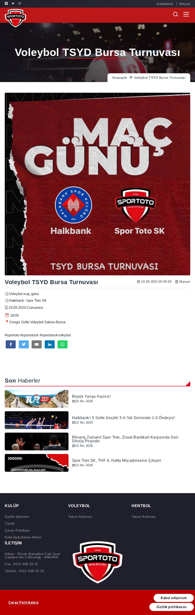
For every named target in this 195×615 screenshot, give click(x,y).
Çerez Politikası (17, 530)
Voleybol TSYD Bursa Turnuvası (160, 77)
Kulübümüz (165, 4)
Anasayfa (120, 77)
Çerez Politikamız (23, 602)
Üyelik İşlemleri (17, 516)
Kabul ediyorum (174, 598)
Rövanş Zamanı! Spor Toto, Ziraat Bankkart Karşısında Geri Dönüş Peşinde (125, 439)
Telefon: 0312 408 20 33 (24, 571)
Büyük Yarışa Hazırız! (91, 396)
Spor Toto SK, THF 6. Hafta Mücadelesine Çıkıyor (116, 460)
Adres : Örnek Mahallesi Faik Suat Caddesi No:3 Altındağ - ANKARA (32, 555)
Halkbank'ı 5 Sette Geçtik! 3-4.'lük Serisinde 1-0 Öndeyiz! (123, 418)
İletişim (184, 4)
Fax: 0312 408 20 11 (21, 564)
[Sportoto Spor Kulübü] (15, 18)
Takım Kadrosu (80, 516)
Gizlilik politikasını (171, 607)
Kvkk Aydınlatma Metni (23, 537)
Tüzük (10, 523)
